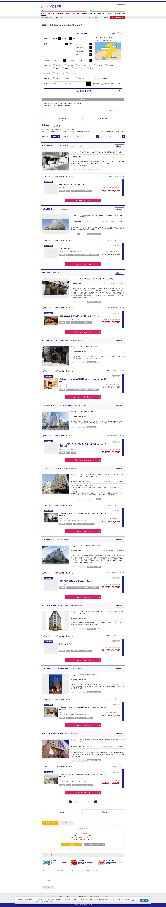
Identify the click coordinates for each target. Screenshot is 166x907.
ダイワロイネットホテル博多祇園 (55, 668)
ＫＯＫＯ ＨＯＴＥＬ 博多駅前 (55, 340)
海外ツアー (92, 13)
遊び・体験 (84, 13)
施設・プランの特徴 (109, 84)
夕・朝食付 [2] (105, 78)
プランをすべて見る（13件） (115, 240)
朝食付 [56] (82, 78)
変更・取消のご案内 (109, 6)
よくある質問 (105, 17)
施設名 (97, 84)
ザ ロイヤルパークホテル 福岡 (55, 605)
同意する (144, 900)
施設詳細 (120, 146)
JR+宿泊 (43, 13)
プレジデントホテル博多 (51, 468)
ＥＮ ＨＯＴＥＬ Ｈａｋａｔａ (55, 145)
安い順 (66, 136)
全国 (97, 40)
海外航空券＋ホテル (120, 13)
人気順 (54, 136)
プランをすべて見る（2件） (115, 436)
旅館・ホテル (59, 13)
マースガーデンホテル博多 (52, 733)
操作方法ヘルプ (94, 17)
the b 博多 (46, 272)
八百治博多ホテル (49, 208)
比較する (72, 844)
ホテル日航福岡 (48, 539)
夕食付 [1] (93, 78)
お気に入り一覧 (94, 844)
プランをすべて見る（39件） (115, 699)
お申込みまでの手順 (99, 6)
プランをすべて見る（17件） (115, 636)
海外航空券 (101, 13)
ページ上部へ (47, 887)
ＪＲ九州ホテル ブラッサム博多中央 (57, 405)
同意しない (135, 900)
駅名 (120, 84)
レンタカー (76, 13)
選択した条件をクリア (115, 110)
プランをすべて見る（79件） (115, 573)
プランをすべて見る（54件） (115, 505)
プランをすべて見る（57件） (115, 371)
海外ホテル (109, 13)
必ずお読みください (118, 17)
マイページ (120, 6)
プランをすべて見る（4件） (115, 176)
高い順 (77, 136)
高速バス (68, 13)
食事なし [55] (69, 78)
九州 (100, 40)
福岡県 (104, 40)
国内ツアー (51, 13)
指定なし (58, 78)
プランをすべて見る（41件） (115, 766)
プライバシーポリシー (37, 901)
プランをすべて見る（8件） (115, 308)
